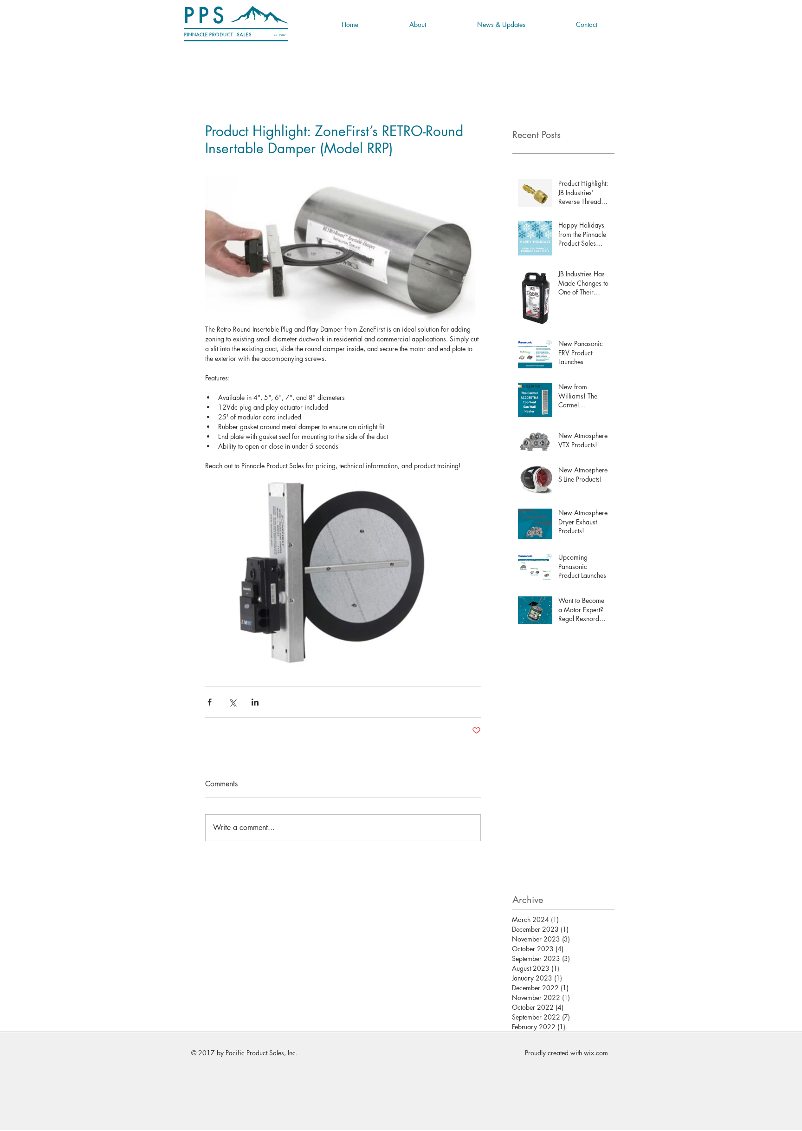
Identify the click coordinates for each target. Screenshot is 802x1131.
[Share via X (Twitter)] (232, 702)
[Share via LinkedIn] (255, 702)
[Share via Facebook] (209, 702)
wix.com (596, 1052)
